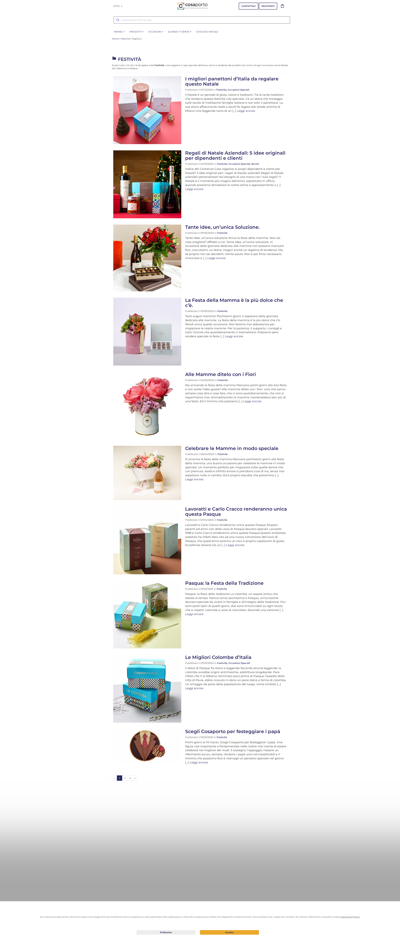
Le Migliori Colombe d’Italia (218, 657)
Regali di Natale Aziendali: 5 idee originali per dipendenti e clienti (235, 155)
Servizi (255, 163)
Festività (125, 38)
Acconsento (229, 932)
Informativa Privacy (350, 917)
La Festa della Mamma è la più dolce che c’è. (234, 302)
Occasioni (155, 31)
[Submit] (117, 20)
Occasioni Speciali (238, 89)
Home (115, 38)
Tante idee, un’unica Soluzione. (222, 227)
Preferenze (166, 932)
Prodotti (136, 31)
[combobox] (202, 20)
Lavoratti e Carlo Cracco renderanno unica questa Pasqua (236, 511)
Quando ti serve (179, 31)
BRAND (118, 31)
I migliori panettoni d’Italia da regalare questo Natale (232, 81)
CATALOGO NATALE (207, 31)
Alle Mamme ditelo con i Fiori (220, 374)
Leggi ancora (246, 111)
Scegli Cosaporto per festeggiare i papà (232, 731)
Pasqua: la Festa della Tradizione (224, 583)
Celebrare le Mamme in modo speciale (231, 448)
